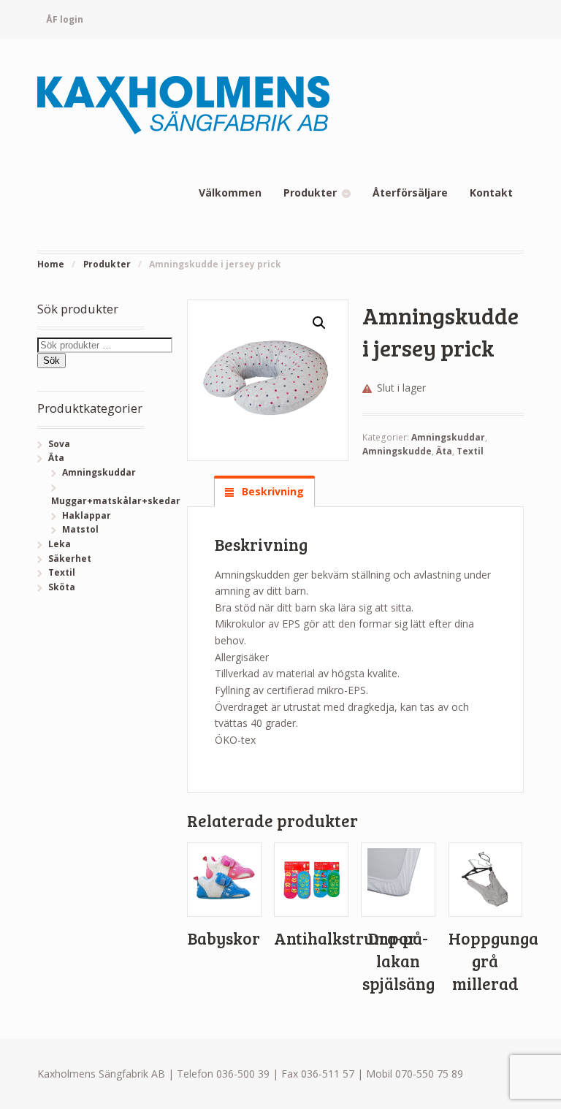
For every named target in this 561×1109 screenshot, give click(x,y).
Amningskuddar (448, 437)
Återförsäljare (410, 192)
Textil (470, 451)
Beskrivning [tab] (271, 491)
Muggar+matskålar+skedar (115, 501)
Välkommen (230, 192)
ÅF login (64, 19)
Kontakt (491, 192)
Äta (444, 451)
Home (50, 264)
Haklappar (86, 515)
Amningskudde (397, 451)
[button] (319, 323)
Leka (59, 544)
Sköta (61, 587)
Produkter (310, 192)
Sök (51, 360)
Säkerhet (69, 558)
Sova (59, 444)
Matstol (80, 529)
